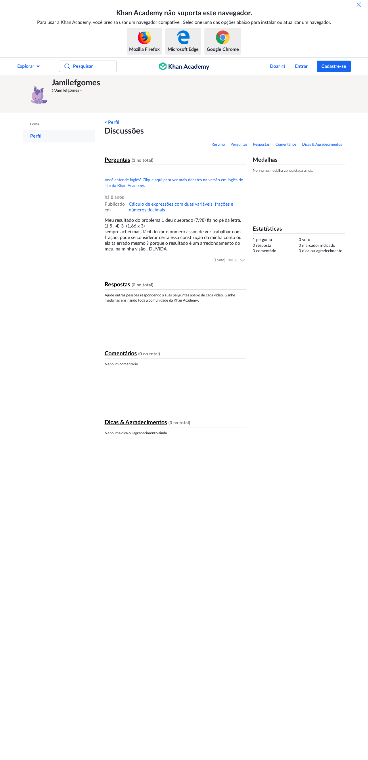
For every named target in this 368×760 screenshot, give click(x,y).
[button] (39, 94)
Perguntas (239, 144)
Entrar (301, 66)
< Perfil (111, 122)
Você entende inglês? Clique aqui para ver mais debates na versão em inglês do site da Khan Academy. (174, 183)
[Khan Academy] (184, 66)
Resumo (218, 144)
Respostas (261, 144)
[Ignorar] (358, 4)
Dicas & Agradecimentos (322, 144)
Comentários (285, 144)
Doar (275, 66)
